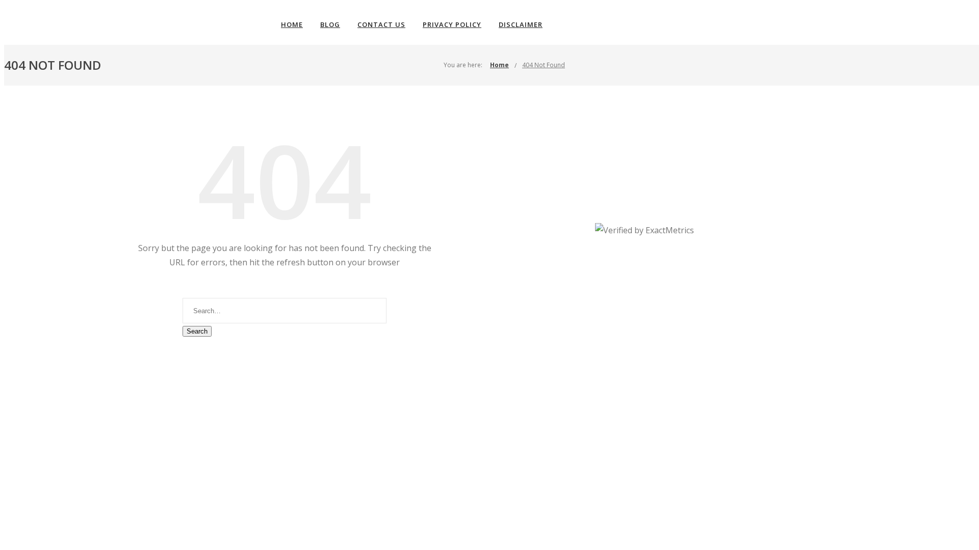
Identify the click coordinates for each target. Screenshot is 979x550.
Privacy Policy (452, 24)
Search (197, 331)
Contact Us (381, 24)
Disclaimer (521, 24)
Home (292, 24)
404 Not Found (543, 65)
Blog (330, 24)
